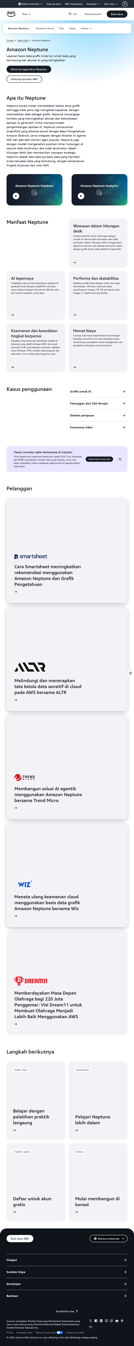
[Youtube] (117, 1321)
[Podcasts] (122, 1321)
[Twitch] (111, 1321)
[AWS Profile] (124, 4)
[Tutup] (120, 459)
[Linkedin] (101, 1321)
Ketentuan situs (24, 1332)
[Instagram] (106, 1321)
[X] (90, 1321)
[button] (117, 14)
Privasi (10, 1332)
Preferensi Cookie (75, 1332)
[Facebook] (96, 1321)
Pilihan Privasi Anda (46, 1332)
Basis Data (23, 40)
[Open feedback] (130, 673)
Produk (10, 40)
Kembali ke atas (65, 1311)
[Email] (90, 1327)
